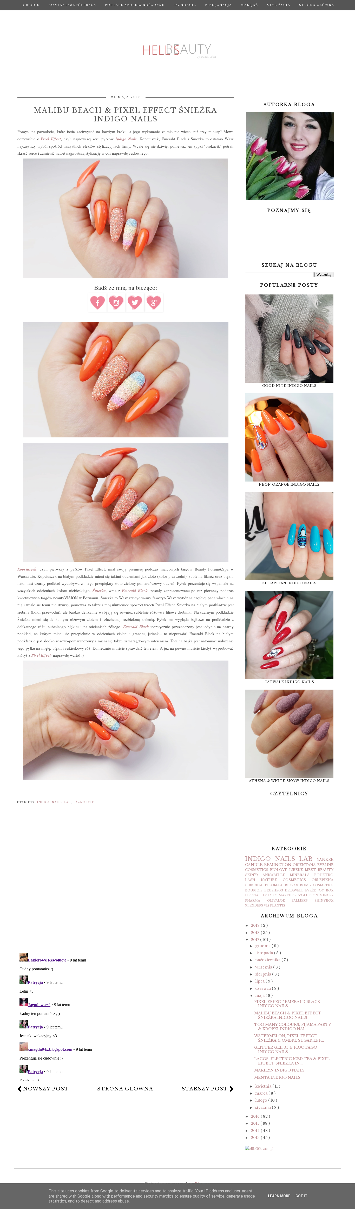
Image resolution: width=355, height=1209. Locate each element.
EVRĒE (310, 890)
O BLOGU (31, 5)
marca (261, 1093)
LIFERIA (251, 895)
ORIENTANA (304, 865)
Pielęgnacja (218, 5)
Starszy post (205, 1089)
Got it (301, 1196)
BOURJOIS (253, 890)
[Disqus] (125, 882)
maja (260, 995)
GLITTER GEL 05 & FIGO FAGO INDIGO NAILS (285, 1049)
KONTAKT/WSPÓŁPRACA (72, 5)
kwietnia (263, 1086)
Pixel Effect (51, 139)
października (268, 960)
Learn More (279, 1196)
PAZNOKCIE (184, 5)
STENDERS (254, 905)
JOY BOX (325, 890)
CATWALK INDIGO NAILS (289, 682)
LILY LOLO (268, 895)
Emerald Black (136, 626)
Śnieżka (99, 590)
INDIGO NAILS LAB (54, 802)
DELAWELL (294, 890)
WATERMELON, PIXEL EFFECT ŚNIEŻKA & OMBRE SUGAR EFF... (289, 1038)
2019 (256, 925)
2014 (256, 1130)
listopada (264, 953)
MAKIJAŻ (249, 5)
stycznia (263, 1107)
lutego (261, 1100)
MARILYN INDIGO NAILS (279, 1070)
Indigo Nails (126, 139)
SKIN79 (251, 875)
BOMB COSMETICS (316, 885)
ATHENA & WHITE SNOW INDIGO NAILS (289, 781)
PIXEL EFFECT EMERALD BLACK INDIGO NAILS (287, 1003)
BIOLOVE (278, 870)
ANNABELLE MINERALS (286, 875)
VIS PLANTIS (274, 905)
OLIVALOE (276, 900)
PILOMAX (273, 885)
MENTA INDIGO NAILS (277, 1077)
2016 (256, 1116)
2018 (256, 932)
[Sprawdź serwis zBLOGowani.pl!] (259, 1148)
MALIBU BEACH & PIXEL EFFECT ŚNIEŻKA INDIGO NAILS (287, 1015)
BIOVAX (291, 885)
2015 (255, 1123)
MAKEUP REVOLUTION (299, 895)
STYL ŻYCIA (278, 5)
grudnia (263, 946)
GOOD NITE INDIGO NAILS (289, 386)
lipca (260, 981)
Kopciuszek (26, 569)
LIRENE (296, 870)
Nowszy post (46, 1089)
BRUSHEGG (273, 890)
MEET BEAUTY (319, 870)
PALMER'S (300, 900)
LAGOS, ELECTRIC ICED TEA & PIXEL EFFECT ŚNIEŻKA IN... (292, 1061)
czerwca (263, 988)
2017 (255, 939)
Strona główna (316, 5)
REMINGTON (277, 864)
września (264, 967)
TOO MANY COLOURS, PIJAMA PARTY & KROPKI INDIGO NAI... (292, 1026)
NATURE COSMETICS (283, 880)
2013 (256, 1137)
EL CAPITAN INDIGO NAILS (289, 583)
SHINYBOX (324, 900)
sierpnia (263, 974)
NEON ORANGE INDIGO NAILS (289, 484)
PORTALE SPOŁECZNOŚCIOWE (135, 5)
